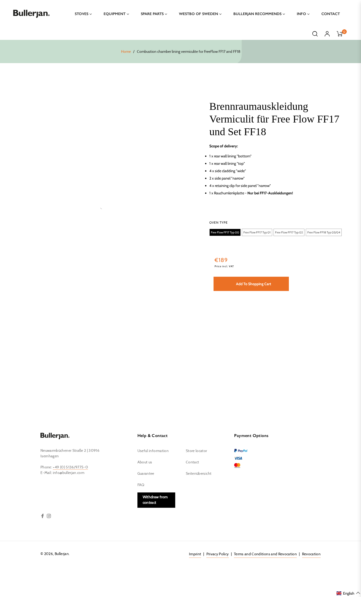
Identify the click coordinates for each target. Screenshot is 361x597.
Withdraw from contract (155, 500)
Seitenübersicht (198, 474)
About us (144, 462)
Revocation (311, 554)
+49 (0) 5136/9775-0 (70, 467)
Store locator (196, 451)
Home (126, 52)
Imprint (195, 554)
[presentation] (218, 222)
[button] (225, 232)
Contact (192, 462)
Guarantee (145, 474)
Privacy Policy (217, 554)
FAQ (141, 485)
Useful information (153, 451)
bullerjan (62, 554)
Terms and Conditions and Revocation (265, 554)
